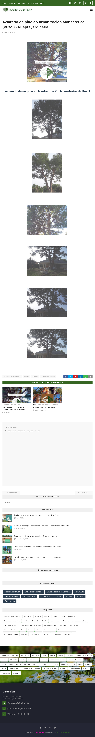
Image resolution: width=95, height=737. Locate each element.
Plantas (30, 630)
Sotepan (80, 596)
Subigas (69, 596)
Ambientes (28, 616)
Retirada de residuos (11, 634)
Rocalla (24, 634)
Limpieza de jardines (79, 621)
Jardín (44, 621)
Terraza (46, 634)
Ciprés (63, 616)
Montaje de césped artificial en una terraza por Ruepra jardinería (41, 526)
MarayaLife (79, 592)
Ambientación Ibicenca (12, 616)
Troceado (67, 634)
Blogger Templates (63, 733)
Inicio (4, 3)
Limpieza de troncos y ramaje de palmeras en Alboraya (37, 557)
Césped (46, 616)
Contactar (21, 3)
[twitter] (75, 3)
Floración (35, 621)
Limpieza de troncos (12, 377)
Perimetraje (74, 625)
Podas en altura (48, 377)
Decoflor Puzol (29, 596)
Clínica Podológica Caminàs (58, 592)
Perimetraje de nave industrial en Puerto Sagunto (35, 536)
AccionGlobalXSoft (12, 592)
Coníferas (71, 616)
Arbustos (38, 616)
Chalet (55, 616)
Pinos (26, 377)
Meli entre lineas (12, 596)
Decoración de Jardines (12, 621)
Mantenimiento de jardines (31, 625)
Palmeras (63, 625)
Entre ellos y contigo (33, 592)
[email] (91, 3)
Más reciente (12, 493)
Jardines (66, 621)
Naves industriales (50, 625)
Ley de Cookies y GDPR (36, 3)
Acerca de (12, 3)
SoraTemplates (39, 733)
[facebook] (70, 3)
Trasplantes (57, 634)
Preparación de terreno (66, 630)
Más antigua (83, 493)
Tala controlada (35, 634)
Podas (35, 377)
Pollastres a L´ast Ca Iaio (50, 596)
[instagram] (80, 3)
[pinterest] (85, 3)
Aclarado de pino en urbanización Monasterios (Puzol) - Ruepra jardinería (13, 407)
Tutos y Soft (10, 601)
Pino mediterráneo (10, 630)
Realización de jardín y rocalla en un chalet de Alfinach (37, 515)
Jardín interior (55, 621)
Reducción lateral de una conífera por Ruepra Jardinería (37, 547)
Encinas (26, 621)
